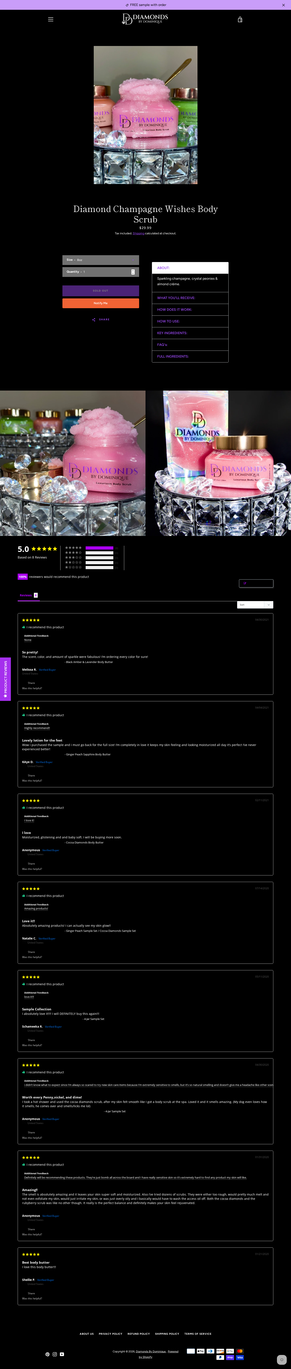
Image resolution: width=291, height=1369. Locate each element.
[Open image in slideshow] (145, 115)
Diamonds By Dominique (151, 1351)
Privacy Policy (110, 1333)
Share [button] (31, 683)
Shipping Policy (167, 1333)
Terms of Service (198, 1333)
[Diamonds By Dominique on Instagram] (55, 1354)
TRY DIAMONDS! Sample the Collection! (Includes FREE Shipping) (62, 1111)
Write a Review (258, 583)
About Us (87, 1333)
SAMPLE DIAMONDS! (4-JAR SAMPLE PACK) (49, 1208)
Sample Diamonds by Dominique (43, 662)
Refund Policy (139, 1333)
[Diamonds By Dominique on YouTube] (62, 1354)
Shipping (138, 233)
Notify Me (101, 303)
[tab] (190, 268)
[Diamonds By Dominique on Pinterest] (47, 1354)
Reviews (26, 595)
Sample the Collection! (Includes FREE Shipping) (52, 1019)
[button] (47, 688)
